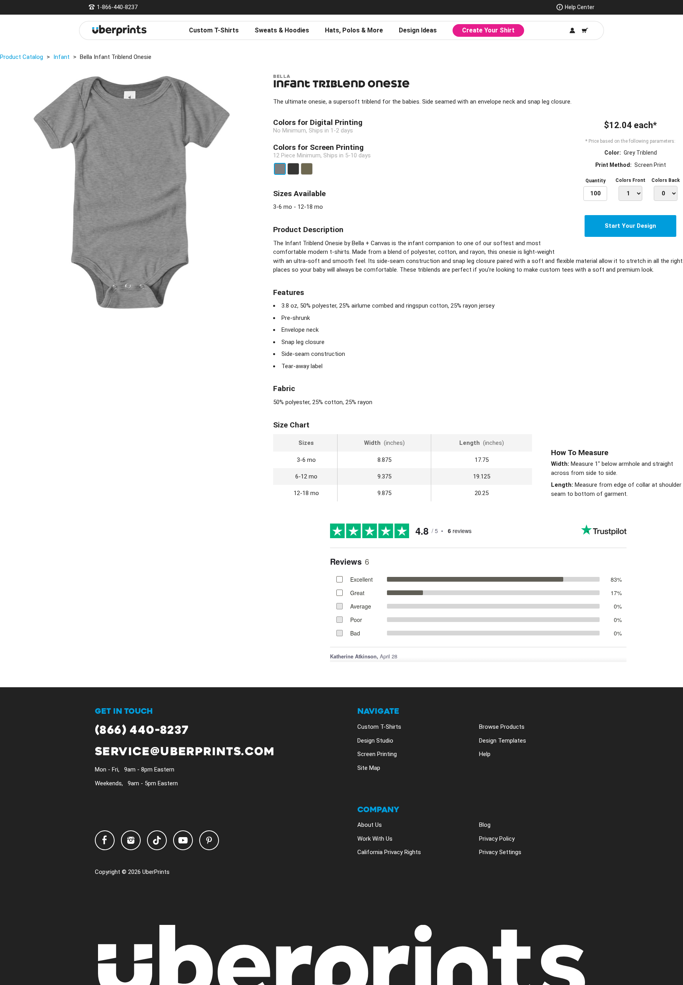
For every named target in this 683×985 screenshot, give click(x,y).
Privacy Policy (497, 838)
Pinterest (209, 840)
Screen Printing (377, 754)
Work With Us (374, 838)
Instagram (131, 840)
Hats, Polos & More (354, 30)
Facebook (105, 840)
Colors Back (665, 180)
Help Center (579, 7)
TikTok (157, 840)
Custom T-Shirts (214, 30)
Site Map (368, 767)
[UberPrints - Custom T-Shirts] (119, 30)
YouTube (183, 840)
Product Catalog (21, 56)
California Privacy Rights (389, 852)
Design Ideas (418, 30)
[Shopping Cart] (585, 30)
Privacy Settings (500, 852)
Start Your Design (630, 225)
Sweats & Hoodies (282, 30)
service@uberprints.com (185, 752)
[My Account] (572, 30)
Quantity (595, 180)
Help (485, 754)
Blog (485, 824)
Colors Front (630, 180)
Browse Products (502, 726)
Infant (61, 56)
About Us (369, 824)
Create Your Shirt (488, 30)
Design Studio (375, 740)
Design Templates (502, 740)
